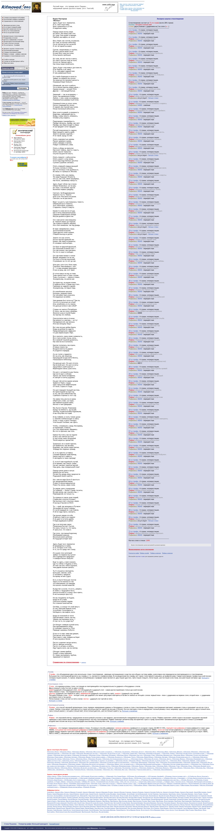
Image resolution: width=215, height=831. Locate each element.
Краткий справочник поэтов (12, 29)
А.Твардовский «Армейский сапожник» (90, 778)
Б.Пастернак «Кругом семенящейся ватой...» (79, 766)
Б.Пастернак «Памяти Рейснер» (145, 757)
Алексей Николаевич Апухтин (60, 794)
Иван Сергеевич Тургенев (140, 801)
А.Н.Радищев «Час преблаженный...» (137, 776)
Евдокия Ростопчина (204, 799)
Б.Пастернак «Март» (189, 767)
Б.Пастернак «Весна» (122, 755)
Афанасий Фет (84, 795)
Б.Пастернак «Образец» (176, 767)
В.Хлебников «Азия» (105, 785)
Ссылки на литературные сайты (13, 61)
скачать (83, 662)
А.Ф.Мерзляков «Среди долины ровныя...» (75, 780)
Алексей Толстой (93, 794)
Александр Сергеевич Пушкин (171, 792)
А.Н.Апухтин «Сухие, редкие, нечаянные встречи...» (148, 778)
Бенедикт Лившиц (104, 795)
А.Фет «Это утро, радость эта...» (129, 781)
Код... (11, 160)
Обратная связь (8, 63)
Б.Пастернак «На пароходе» (115, 757)
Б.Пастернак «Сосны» (95, 755)
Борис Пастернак (114, 795)
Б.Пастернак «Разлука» (138, 766)
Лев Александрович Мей (53, 804)
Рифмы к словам (8, 54)
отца (121, 7)
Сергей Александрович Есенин (80, 810)
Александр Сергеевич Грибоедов (153, 792)
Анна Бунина (172, 794)
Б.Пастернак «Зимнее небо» (130, 753)
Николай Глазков (154, 806)
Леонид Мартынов (79, 804)
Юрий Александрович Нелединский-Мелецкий (68, 811)
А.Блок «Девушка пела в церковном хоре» (68, 776)
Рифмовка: (133, 33)
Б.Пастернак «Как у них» (121, 769)
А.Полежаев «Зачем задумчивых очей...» (176, 776)
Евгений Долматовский (170, 799)
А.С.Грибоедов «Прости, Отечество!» (198, 776)
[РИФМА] (16, 10)
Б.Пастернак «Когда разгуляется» (63, 755)
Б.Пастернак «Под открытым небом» (89, 762)
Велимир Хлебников (72, 797)
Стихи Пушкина (10, 824)
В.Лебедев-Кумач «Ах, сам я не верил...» (88, 785)
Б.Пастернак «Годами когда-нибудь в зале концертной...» (115, 762)
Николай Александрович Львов (105, 806)
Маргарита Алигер (113, 804)
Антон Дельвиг (198, 794)
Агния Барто (50, 792)
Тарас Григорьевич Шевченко (107, 810)
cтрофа (134, 30)
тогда (122, 8)
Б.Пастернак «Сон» (196, 764)
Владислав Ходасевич (195, 797)
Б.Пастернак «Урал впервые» (94, 769)
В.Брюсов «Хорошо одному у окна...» (127, 783)
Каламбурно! (54, 824)
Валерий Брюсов (153, 795)
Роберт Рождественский (175, 808)
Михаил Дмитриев (185, 804)
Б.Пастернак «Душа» (149, 755)
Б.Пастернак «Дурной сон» (106, 767)
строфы (15, 98)
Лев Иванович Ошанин (67, 804)
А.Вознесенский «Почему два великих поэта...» (127, 780)
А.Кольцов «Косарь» (127, 778)
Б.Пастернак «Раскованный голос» (195, 758)
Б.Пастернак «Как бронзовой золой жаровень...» (149, 764)
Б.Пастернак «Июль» (176, 760)
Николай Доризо (196, 806)
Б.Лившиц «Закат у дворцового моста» (175, 781)
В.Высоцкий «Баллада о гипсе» (171, 785)
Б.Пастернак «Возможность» (59, 764)
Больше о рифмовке (160, 733)
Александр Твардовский (186, 792)
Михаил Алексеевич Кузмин (153, 804)
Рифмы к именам (155, 553)
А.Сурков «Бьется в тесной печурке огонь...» (199, 778)
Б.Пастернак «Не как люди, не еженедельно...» (85, 767)
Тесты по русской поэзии (11, 32)
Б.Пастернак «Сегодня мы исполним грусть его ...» (116, 758)
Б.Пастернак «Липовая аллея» (191, 762)
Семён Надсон (67, 810)
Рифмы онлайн (144, 553)
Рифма (4, 92)
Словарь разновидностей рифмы (14, 17)
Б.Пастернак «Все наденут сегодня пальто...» (94, 764)
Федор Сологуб (145, 810)
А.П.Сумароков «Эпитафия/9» (156, 776)
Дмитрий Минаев (145, 799)
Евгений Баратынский (157, 799)
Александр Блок (59, 792)
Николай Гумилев (173, 806)
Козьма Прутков (108, 802)
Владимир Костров (148, 797)
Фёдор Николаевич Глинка (157, 810)
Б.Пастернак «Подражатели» (80, 755)
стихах (142, 540)
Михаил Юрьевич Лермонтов (70, 806)
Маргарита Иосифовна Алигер (127, 804)
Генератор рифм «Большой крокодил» (33, 824)
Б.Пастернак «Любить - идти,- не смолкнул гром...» (121, 764)
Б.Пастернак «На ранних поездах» (101, 766)
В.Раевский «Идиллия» (89, 787)
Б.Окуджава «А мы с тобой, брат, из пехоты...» (103, 783)
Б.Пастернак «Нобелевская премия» (121, 766)
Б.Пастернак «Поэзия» (122, 760)
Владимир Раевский (172, 797)
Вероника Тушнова (84, 797)
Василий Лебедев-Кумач (59, 797)
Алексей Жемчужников (200, 792)
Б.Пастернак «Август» (165, 758)
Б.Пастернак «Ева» (201, 767)
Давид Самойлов (93, 799)
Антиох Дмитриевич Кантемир (184, 794)
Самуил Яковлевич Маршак (190, 808)
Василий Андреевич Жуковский (167, 795)
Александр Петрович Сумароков (122, 792)
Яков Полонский (86, 811)
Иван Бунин (83, 801)
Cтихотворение (134, 23)
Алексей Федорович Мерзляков (107, 794)
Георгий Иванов (62, 799)
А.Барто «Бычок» (52, 776)
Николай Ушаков (79, 808)
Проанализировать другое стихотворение (141, 549)
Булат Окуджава (144, 795)
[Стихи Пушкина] (75, 12)
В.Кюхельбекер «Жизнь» (140, 785)
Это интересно (8, 45)
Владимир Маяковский (160, 797)
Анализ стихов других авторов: (57, 774)
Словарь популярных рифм (12, 52)
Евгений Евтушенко (182, 799)
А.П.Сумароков (15, 112)
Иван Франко (159, 801)
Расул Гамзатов (155, 808)
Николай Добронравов (185, 806)
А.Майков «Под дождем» (88, 781)
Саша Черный (202, 808)
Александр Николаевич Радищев (104, 792)
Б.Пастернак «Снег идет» (136, 755)
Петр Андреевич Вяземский (135, 808)
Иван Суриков (151, 801)
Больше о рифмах (117, 721)
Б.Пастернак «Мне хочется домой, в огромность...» (100, 751)
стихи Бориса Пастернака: (60, 750)
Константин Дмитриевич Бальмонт (166, 802)
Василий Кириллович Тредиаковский (196, 795)
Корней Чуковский (208, 802)
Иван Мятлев (105, 801)
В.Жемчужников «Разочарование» (190, 785)
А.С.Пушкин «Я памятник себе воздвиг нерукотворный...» (62, 778)
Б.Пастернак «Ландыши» (161, 757)
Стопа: (131, 26)
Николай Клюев (51, 808)
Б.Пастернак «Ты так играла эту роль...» (111, 753)
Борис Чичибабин (134, 795)
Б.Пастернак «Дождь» (130, 757)
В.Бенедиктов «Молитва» (155, 785)
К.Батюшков (23, 112)
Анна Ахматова (163, 794)
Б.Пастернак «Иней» (162, 766)
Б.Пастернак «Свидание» (70, 757)
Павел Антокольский (121, 808)
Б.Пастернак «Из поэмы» (95, 758)
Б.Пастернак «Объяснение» (191, 751)
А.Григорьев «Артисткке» (74, 781)
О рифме (17, 45)
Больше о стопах (55, 701)
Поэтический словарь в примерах (14, 19)
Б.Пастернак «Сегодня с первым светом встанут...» (176, 764)
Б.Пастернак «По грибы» (69, 753)
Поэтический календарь (11, 50)
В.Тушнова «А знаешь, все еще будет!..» (122, 785)
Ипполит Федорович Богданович (94, 802)
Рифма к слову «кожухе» (9, 115)
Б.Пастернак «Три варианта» (122, 751)
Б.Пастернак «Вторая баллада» (70, 762)
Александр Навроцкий (89, 792)
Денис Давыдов (121, 799)
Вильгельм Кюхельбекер (96, 797)
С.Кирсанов (5, 113)
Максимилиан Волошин (100, 804)
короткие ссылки (140, 556)
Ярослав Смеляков (103, 811)
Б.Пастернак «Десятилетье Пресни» (76, 769)
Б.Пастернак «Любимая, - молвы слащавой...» (194, 760)
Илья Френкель (196, 801)
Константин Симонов (182, 802)
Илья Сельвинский (186, 801)
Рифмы (111, 719)
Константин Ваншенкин (150, 802)
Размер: (132, 25)
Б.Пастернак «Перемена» (54, 762)
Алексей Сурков (84, 794)
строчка (127, 5)
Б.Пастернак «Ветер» (65, 751)
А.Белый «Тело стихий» (107, 780)
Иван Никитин (114, 801)
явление (136, 4)
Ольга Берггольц (98, 808)
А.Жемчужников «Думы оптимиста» (111, 778)
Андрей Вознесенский (141, 794)
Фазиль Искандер (121, 810)
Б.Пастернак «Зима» (150, 766)
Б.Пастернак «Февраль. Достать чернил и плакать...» (92, 757)
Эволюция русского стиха (11, 25)
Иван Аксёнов (61, 801)
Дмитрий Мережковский (133, 799)
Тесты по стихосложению (11, 31)
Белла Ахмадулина (94, 795)
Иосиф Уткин (81, 802)
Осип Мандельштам (109, 808)
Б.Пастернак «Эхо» (108, 769)
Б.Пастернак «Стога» (68, 760)
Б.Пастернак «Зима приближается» (163, 769)
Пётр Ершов (146, 808)
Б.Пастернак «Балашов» (78, 751)
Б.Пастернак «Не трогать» (151, 758)
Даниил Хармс (103, 799)
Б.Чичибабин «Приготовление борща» (79, 783)
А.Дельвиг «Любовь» (60, 781)
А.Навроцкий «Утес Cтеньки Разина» (116, 776)
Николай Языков (89, 808)
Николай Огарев (60, 808)
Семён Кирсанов (57, 810)
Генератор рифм (8, 68)
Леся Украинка (89, 804)
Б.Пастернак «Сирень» (137, 758)
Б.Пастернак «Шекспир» (176, 751)
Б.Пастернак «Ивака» (163, 751)
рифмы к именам (21, 54)
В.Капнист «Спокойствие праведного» (177, 783)
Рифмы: (132, 32)
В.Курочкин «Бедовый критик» (67, 785)
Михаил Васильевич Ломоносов (170, 804)
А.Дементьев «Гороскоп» (147, 780)
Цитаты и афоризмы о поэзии (13, 40)
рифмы (141, 4)
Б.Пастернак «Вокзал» (53, 751)
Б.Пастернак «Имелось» (178, 758)
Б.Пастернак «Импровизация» (139, 762)
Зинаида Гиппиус (52, 801)
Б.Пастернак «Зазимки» (74, 764)
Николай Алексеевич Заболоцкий (123, 806)
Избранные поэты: (53, 790)
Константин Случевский (195, 802)
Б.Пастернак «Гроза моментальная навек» (171, 762)
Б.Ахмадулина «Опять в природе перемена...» (151, 781)
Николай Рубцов (70, 808)
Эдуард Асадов (169, 810)
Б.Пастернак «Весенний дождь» (202, 766)
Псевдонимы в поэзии (10, 38)
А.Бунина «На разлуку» (187, 780)
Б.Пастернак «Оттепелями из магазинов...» (150, 753)
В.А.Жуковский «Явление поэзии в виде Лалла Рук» (152, 783)
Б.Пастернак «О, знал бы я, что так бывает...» (103, 760)
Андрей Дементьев (153, 794)
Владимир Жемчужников (135, 797)
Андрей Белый (130, 794)
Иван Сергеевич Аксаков (125, 801)
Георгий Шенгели (72, 799)
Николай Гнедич (163, 806)
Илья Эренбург (205, 801)
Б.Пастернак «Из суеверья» (54, 758)
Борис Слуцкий (124, 795)
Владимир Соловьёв (183, 797)
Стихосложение (6, 102)
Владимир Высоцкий (122, 797)
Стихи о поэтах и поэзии (11, 43)
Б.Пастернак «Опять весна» (200, 757)
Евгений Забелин (193, 799)
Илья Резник (177, 801)
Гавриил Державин (207, 797)
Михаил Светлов (57, 806)
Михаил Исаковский (196, 804)
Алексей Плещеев (74, 794)
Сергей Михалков (94, 810)
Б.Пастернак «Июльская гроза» (164, 755)
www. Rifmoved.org (92, 828)
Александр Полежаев (137, 792)
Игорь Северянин (168, 801)
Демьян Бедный (112, 799)
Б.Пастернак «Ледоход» (137, 751)
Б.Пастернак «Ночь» (150, 751)
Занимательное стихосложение (13, 36)
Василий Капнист (181, 795)
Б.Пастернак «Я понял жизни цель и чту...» (180, 757)
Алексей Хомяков (121, 794)
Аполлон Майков (58, 795)
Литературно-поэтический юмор (13, 41)
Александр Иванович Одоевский (73, 792)
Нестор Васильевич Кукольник (87, 806)
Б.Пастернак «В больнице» (109, 755)
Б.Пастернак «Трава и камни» (55, 757)
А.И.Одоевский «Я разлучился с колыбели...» (93, 776)
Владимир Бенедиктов (110, 797)
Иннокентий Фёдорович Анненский (57, 802)
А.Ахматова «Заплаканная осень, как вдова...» (167, 780)
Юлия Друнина (189, 810)
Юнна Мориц (198, 810)
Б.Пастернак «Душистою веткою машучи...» (141, 769)
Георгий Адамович (52, 799)
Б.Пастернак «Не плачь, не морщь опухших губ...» (155, 760)
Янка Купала (94, 811)
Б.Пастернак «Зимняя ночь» (146, 767)
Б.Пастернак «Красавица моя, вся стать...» (87, 753)
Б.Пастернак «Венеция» (53, 767)
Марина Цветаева (140, 804)
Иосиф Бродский (71, 802)
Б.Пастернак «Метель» (135, 760)
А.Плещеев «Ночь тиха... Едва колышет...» (175, 778)
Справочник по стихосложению (13, 21)
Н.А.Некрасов (13, 113)
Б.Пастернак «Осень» (186, 766)
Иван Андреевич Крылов (72, 801)
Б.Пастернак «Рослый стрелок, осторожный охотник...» (191, 753)
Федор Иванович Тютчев (133, 810)
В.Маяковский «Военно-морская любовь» (71, 787)
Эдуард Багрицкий (179, 810)
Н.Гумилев (21, 113)
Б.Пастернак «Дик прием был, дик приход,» (126, 767)
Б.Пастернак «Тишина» (168, 753)
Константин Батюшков (137, 802)
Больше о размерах (129, 711)
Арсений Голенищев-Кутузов (71, 795)
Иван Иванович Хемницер (94, 801)
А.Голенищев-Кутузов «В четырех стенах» (107, 781)
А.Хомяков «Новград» (94, 780)
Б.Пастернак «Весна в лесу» (82, 760)
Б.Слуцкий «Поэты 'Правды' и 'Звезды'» (57, 783)
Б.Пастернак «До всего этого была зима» (197, 755)
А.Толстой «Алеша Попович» (55, 780)
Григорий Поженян (83, 799)
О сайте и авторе (8, 59)
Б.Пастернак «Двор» (153, 762)
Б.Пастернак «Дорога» (69, 758)
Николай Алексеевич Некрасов (141, 806)
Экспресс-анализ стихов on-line (13, 48)
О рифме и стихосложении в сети (14, 56)
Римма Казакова (164, 808)
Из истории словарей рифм (12, 27)
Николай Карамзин (207, 806)
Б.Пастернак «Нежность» (162, 767)
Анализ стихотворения (137, 545)
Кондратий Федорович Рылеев (122, 802)
